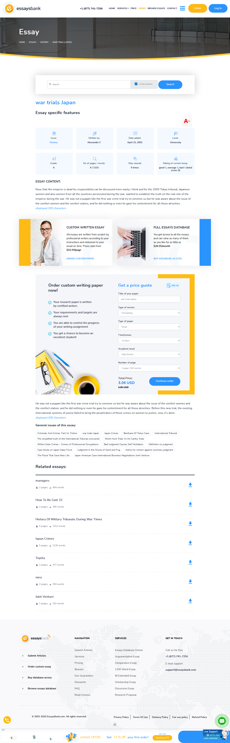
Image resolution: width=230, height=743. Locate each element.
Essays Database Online (129, 650)
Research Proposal (126, 695)
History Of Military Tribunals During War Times (69, 519)
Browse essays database (42, 688)
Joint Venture (45, 596)
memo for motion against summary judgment (149, 450)
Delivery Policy (160, 717)
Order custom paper (80, 259)
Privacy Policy (121, 717)
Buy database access (168, 259)
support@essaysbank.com (181, 670)
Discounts (80, 682)
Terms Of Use (140, 717)
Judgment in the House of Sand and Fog (98, 450)
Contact (172, 8)
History (54, 142)
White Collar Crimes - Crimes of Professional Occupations (67, 444)
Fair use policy (180, 717)
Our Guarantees (84, 676)
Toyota (40, 558)
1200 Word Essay (125, 669)
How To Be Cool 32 (49, 500)
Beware (79, 669)
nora (39, 577)
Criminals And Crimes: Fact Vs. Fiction (57, 433)
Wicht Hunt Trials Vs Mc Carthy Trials (124, 439)
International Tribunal (166, 433)
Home (112, 8)
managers (43, 480)
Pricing (79, 663)
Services (122, 8)
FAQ (77, 688)
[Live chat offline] (215, 735)
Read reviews (82, 695)
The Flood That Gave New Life (53, 455)
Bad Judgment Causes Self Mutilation (123, 444)
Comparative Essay (126, 663)
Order (142, 8)
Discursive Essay (124, 688)
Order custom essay (39, 666)
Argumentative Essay (127, 656)
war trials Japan (91, 433)
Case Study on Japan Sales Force (54, 450)
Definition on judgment (161, 444)
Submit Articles (37, 656)
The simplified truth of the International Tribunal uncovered (68, 439)
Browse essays (156, 8)
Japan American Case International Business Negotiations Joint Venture (112, 455)
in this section (145, 84)
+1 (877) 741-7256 (91, 9)
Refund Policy (199, 717)
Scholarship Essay (125, 682)
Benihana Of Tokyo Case (136, 433)
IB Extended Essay (125, 676)
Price (134, 8)
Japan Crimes (111, 433)
